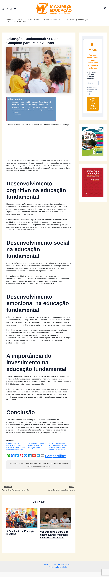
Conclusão (15, 112)
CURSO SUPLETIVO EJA (16, 22)
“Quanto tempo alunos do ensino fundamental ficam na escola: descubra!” (54, 565)
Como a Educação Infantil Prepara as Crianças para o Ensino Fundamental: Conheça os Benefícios (58, 477)
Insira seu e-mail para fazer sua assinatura (92, 75)
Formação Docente (13, 20)
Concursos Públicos (33, 20)
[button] (105, 8)
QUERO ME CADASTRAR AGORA (92, 103)
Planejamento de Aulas (53, 20)
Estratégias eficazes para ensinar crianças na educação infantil (37, 476)
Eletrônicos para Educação (77, 20)
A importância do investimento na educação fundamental (32, 110)
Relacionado (19, 115)
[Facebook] (7, 9)
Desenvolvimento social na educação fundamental (30, 105)
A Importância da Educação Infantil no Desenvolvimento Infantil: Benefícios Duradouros (15, 477)
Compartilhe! (55, 486)
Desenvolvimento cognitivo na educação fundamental (31, 102)
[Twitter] (11, 9)
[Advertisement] (38, 143)
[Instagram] (3, 9)
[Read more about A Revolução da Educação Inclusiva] (21, 548)
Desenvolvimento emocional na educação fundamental (32, 107)
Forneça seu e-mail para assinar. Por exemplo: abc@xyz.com (92, 91)
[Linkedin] (15, 9)
